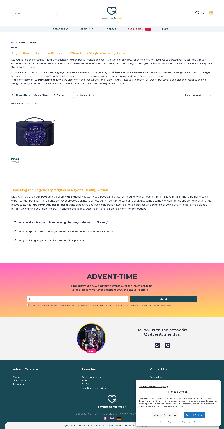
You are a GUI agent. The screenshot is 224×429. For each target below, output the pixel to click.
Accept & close (194, 415)
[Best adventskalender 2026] (119, 418)
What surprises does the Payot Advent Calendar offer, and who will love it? (66, 231)
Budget (61, 95)
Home (14, 43)
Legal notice (83, 413)
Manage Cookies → (164, 415)
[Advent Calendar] (112, 418)
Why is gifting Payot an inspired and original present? (52, 240)
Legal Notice (192, 422)
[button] (112, 222)
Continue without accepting (153, 386)
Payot (15, 158)
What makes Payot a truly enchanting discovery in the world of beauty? (64, 222)
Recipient (84, 95)
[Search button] (55, 13)
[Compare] (204, 13)
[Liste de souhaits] (197, 13)
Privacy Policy (179, 422)
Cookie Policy (165, 422)
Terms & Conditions (105, 413)
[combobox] (31, 13)
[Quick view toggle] (53, 120)
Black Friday (139, 29)
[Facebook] (157, 345)
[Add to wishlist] (53, 113)
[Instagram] (167, 345)
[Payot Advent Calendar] (35, 132)
